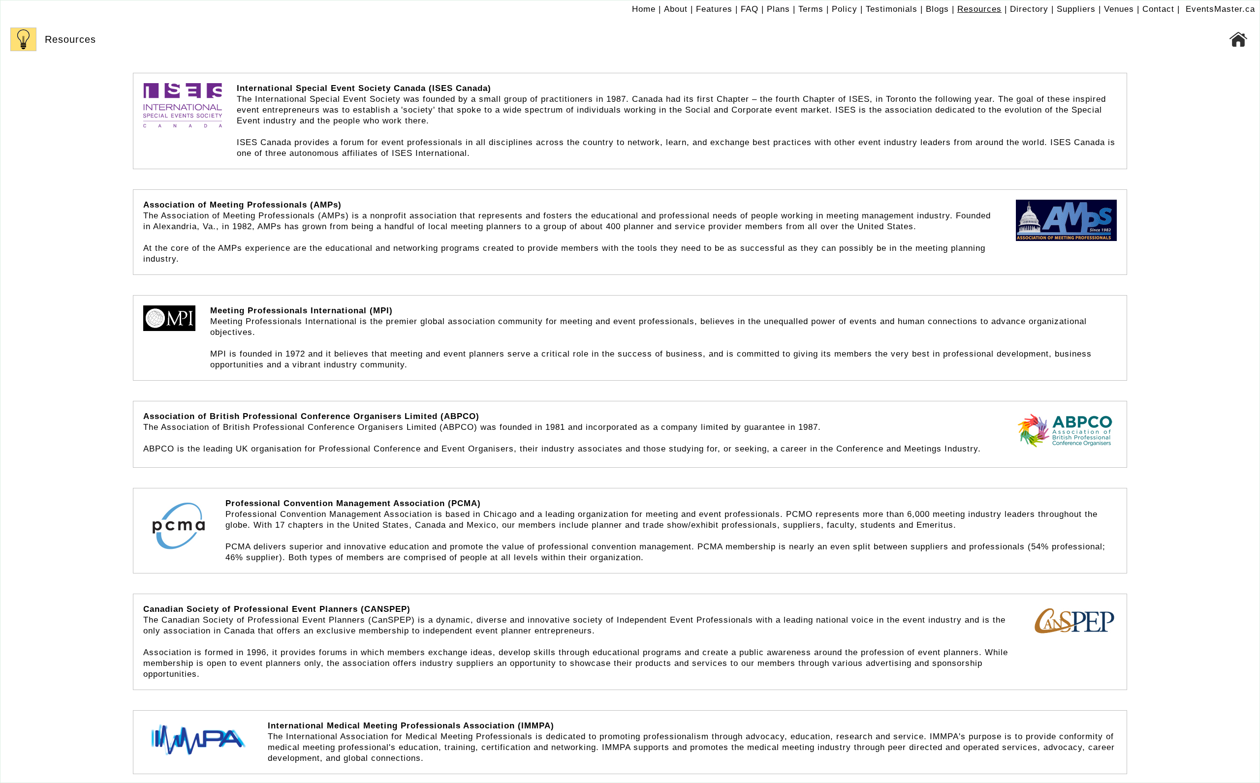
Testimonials (891, 9)
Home (644, 9)
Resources (979, 9)
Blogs (937, 9)
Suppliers (1076, 9)
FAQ (749, 9)
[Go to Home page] (1238, 39)
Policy (844, 9)
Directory (1029, 9)
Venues (1119, 9)
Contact (1158, 9)
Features (714, 9)
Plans (778, 9)
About (676, 9)
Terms (810, 9)
